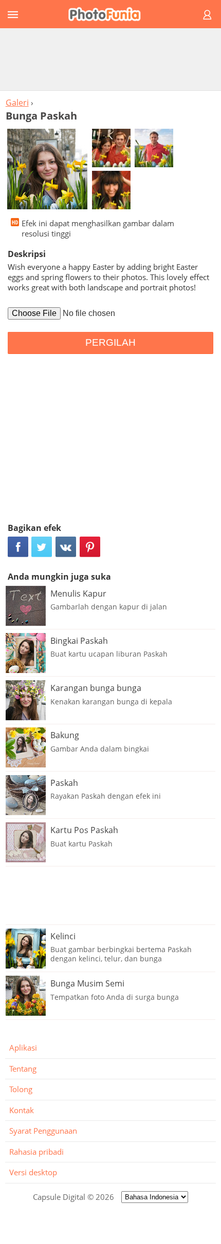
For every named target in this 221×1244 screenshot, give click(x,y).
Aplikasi (23, 1047)
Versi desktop (33, 1172)
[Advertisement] (110, 59)
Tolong (20, 1089)
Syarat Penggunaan (43, 1130)
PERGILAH (110, 342)
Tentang (22, 1068)
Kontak (21, 1110)
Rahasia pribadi (36, 1152)
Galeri (17, 102)
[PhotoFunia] (109, 14)
